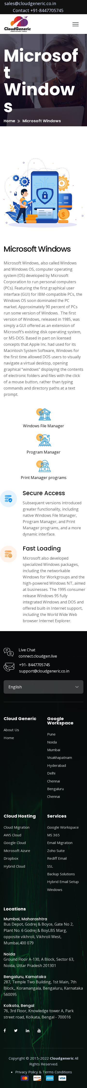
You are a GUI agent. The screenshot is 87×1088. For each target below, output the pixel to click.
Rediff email (57, 858)
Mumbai (53, 749)
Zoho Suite (56, 850)
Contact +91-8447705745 (38, 10)
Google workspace (63, 827)
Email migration (59, 842)
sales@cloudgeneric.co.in (30, 3)
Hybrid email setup (63, 881)
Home (9, 121)
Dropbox (11, 858)
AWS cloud (12, 834)
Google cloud (15, 842)
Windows (54, 889)
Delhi (51, 773)
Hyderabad (56, 765)
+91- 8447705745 (34, 665)
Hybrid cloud (14, 866)
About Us (11, 729)
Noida (52, 742)
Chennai (53, 781)
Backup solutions (61, 873)
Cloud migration (16, 827)
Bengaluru (55, 788)
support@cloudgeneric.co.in (44, 671)
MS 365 (53, 834)
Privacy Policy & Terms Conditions (43, 1071)
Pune (51, 734)
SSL (50, 866)
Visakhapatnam (59, 757)
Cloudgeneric (62, 1058)
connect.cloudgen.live (38, 656)
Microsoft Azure (17, 850)
